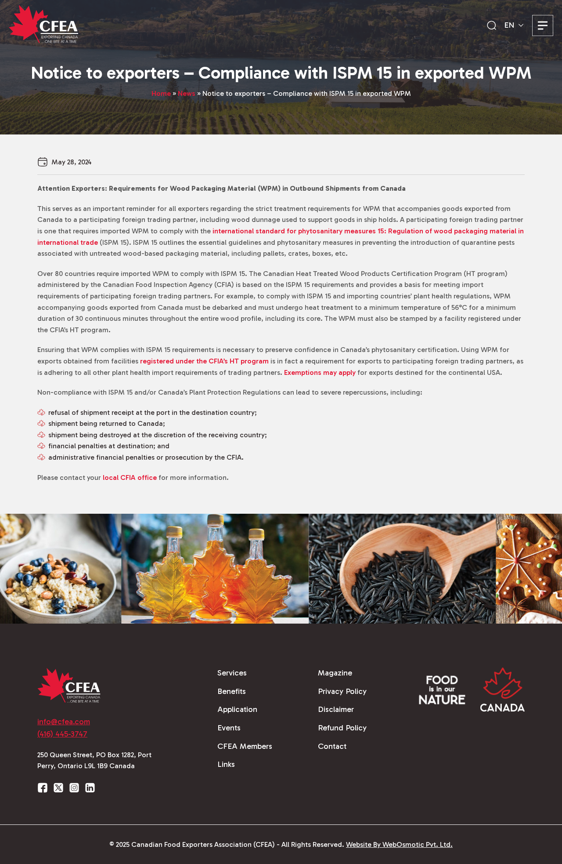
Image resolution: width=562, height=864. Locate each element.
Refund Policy (342, 728)
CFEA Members (244, 746)
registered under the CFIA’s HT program (204, 361)
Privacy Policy (342, 691)
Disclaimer (336, 709)
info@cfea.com (63, 721)
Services (232, 673)
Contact (332, 746)
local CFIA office (130, 477)
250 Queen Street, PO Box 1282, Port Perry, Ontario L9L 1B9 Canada (94, 760)
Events (229, 728)
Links (226, 764)
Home (161, 93)
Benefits (231, 691)
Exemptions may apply (320, 372)
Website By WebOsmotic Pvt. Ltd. (399, 844)
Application (237, 709)
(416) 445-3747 (62, 734)
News (186, 93)
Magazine (335, 673)
